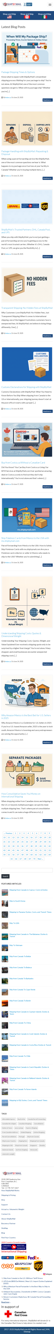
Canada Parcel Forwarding (36, 1119)
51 (41, 850)
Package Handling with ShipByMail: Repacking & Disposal (24, 152)
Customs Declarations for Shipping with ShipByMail (26, 387)
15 (27, 837)
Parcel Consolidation (9, 1137)
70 (34, 859)
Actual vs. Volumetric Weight (12, 1209)
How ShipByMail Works (10, 1190)
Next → (40, 859)
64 (50, 855)
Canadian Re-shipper (9, 1124)
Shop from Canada (21, 1145)
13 (18, 837)
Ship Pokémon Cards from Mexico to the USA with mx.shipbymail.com (25, 539)
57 (18, 855)
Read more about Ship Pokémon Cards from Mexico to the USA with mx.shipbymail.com (48, 565)
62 (41, 855)
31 (50, 842)
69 (30, 859)
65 (12, 859)
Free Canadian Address (10, 1132)
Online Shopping (39, 1132)
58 (22, 855)
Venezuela (33, 1150)
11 (9, 837)
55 (9, 855)
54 (4, 855)
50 (36, 850)
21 (4, 842)
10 (4, 837)
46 (18, 850)
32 (4, 846)
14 (22, 837)
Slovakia (42, 1145)
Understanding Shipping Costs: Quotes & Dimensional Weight (21, 634)
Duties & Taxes (7, 1128)
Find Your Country (8, 1237)
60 (32, 855)
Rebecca (8, 97)
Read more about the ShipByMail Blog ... (6, 1302)
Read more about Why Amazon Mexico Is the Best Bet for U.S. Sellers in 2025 (48, 742)
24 (18, 842)
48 (27, 850)
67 (21, 859)
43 (4, 850)
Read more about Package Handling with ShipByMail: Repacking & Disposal (48, 178)
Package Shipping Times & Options (18, 72)
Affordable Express (8, 1119)
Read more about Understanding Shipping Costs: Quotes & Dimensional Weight (48, 664)
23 (13, 842)
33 (9, 846)
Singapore (33, 1145)
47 (22, 850)
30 (45, 842)
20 (50, 837)
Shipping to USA (7, 1145)
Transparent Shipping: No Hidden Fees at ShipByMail (27, 307)
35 (18, 846)
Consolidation (38, 1124)
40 (41, 846)
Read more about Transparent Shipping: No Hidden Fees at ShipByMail (48, 336)
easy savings (19, 1128)
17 (36, 837)
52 (45, 850)
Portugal (21, 1137)
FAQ (3, 1200)
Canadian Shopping (25, 1124)
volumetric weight (8, 1154)
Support (4, 1205)
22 (9, 842)
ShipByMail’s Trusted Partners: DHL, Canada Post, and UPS (25, 231)
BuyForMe (21, 1119)
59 (27, 855)
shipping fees (22, 1141)
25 (22, 842)
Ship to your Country (9, 1141)
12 (13, 837)
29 (41, 842)
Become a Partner (8, 1223)
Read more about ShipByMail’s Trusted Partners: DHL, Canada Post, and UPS (48, 257)
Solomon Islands (7, 1150)
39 (36, 846)
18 (41, 837)
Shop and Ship (9, 14)
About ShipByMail (8, 1219)
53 (50, 850)
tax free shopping (21, 1150)
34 (13, 846)
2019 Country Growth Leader (13, 1242)
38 (32, 846)
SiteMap (4, 1228)
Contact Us (5, 1214)
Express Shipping (31, 1128)
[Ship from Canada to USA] (7, 1257)
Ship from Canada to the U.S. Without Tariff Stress (23, 1278)
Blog (3, 1233)
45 (13, 850)
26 (27, 842)
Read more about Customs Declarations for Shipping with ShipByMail (48, 411)
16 (32, 837)
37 (27, 846)
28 (36, 842)
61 (36, 855)
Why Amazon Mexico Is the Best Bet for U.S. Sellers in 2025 (26, 716)
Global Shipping (26, 1132)
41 (45, 846)
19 (45, 837)
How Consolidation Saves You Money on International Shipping (20, 795)
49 (32, 850)
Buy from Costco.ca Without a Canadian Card (23, 462)
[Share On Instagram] (47, 1274)
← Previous (8, 833)
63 (45, 855)
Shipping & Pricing (8, 1195)
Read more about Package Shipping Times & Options (48, 100)
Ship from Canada (33, 1137)
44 (9, 850)
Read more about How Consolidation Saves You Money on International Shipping (48, 821)
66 (16, 859)
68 (25, 859)
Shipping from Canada (37, 1141)
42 (50, 846)
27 (32, 842)
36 (22, 846)
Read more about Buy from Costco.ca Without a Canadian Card (48, 487)
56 (13, 855)
